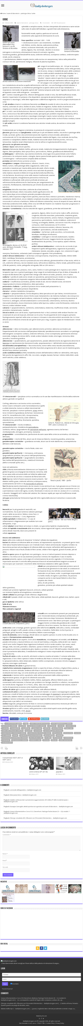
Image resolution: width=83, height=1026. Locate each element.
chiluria (61, 726)
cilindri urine (71, 726)
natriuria (60, 735)
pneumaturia (58, 738)
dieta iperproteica (28, 152)
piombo (62, 140)
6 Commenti (46, 23)
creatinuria (26, 728)
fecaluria (29, 730)
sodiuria (46, 740)
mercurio (69, 140)
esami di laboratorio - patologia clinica (19, 13)
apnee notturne (15, 116)
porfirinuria (68, 738)
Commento (7, 835)
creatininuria (15, 728)
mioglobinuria (49, 735)
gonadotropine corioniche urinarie (14, 733)
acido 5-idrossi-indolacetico (40, 723)
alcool (74, 111)
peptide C (59, 772)
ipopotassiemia (56, 199)
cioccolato (35, 355)
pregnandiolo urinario (19, 740)
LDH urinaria (6, 735)
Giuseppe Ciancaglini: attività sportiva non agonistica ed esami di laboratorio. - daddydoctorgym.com (41, 806)
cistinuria (40, 704)
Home (4, 13)
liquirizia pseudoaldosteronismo (31, 735)
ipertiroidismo (41, 152)
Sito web (5, 867)
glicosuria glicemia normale (53, 730)
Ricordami (15, 984)
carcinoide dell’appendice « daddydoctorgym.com (25, 790)
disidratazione (28, 43)
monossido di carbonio (11, 201)
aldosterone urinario (9, 726)
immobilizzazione (70, 294)
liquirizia (45, 303)
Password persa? (7, 989)
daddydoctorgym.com (30, 1021)
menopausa (29, 453)
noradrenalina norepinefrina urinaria (14, 738)
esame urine (69, 728)
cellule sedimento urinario (36, 726)
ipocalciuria (68, 733)
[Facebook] (41, 948)
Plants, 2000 (32, 685)
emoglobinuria (57, 728)
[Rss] (37, 948)
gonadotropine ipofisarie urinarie (39, 733)
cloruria (5, 728)
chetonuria (52, 726)
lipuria (15, 735)
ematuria (47, 728)
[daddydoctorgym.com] (41, 5)
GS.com (44, 1016)
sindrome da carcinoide (64, 246)
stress (47, 163)
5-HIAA (26, 723)
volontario (16, 52)
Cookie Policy (50, 1023)
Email (5, 860)
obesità (5, 116)
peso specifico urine (36, 738)
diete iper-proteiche (37, 118)
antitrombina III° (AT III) (38, 772)
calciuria (22, 726)
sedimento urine (35, 740)
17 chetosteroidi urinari (13, 723)
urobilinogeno (7, 742)
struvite (54, 740)
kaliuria (77, 733)
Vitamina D (7, 301)
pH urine (48, 738)
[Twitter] (45, 948)
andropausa (38, 453)
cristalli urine (36, 728)
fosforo (19, 484)
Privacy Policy (60, 1023)
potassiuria (5, 740)
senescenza (11, 114)
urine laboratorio (66, 740)
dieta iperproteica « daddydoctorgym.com (23, 795)
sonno (70, 116)
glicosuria (38, 730)
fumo (4, 114)
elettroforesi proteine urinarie (24, 161)
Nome (5, 854)
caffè (26, 355)
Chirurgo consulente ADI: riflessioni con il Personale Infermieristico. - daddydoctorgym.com (38, 818)
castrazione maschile (63, 223)
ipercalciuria (57, 733)
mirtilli (59, 99)
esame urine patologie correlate (12, 730)
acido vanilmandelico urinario (62, 723)
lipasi (12, 147)
